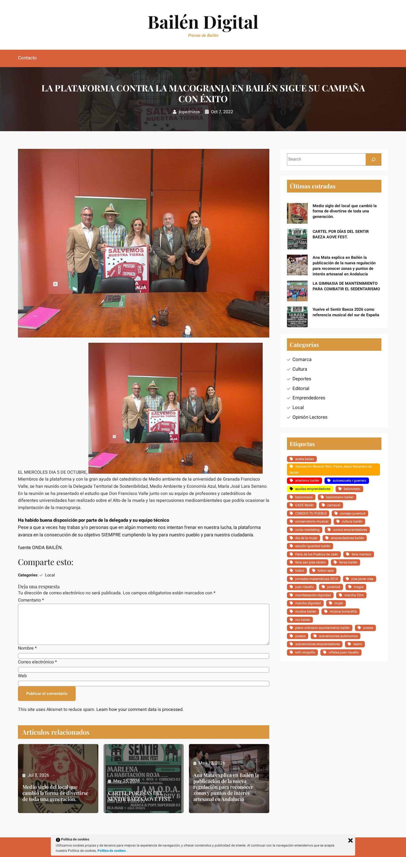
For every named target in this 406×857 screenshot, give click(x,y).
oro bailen (302, 619)
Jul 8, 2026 (38, 775)
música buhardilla (343, 611)
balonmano (304, 497)
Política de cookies (111, 850)
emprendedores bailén (347, 538)
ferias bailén (348, 562)
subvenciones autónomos (338, 636)
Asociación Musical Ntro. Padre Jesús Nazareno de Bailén (331, 469)
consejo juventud (352, 513)
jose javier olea (362, 578)
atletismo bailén (307, 480)
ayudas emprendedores (312, 488)
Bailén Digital (203, 21)
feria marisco (361, 554)
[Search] (373, 159)
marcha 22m (354, 595)
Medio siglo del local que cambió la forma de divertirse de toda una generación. (55, 793)
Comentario (31, 600)
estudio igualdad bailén (312, 546)
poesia (368, 627)
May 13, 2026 (212, 763)
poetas (300, 636)
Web (22, 676)
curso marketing (307, 529)
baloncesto (352, 488)
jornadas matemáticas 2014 (316, 578)
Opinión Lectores (310, 417)
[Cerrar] (350, 840)
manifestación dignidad (313, 595)
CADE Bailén (304, 505)
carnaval (333, 505)
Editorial (300, 388)
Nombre (27, 648)
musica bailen (305, 611)
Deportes (301, 378)
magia (358, 586)
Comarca (302, 359)
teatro (357, 644)
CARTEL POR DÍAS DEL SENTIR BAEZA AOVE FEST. (140, 796)
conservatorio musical (311, 521)
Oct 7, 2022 (222, 112)
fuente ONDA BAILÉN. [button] (40, 547)
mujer (338, 603)
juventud (333, 586)
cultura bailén (352, 521)
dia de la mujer (306, 538)
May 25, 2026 (126, 781)
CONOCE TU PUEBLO (310, 513)
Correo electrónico (37, 662)
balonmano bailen (340, 497)
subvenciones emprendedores (317, 644)
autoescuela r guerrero (349, 480)
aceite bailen (304, 459)
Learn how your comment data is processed (139, 709)
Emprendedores (308, 397)
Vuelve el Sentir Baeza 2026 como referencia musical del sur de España (346, 312)
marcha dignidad (308, 603)
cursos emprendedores (350, 529)
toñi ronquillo (305, 652)
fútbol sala (326, 570)
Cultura (299, 369)
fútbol (299, 570)
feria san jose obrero (310, 562)
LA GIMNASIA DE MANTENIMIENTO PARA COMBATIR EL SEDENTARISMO (346, 286)
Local (50, 575)
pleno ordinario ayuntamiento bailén (322, 627)
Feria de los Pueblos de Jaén (316, 554)
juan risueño (304, 586)
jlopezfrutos (189, 112)
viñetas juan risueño (344, 652)
